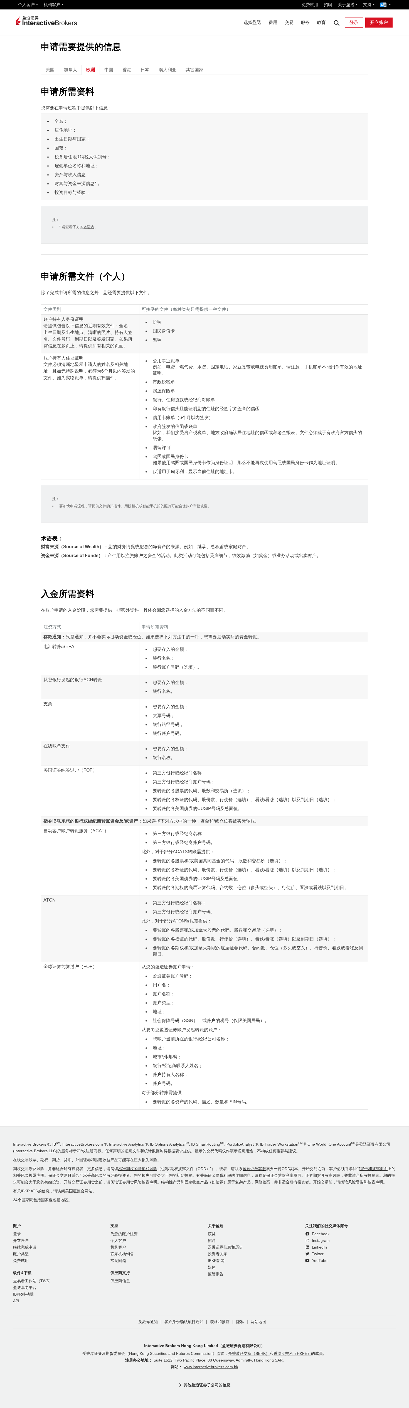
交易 (289, 22)
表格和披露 (220, 1322)
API (16, 1301)
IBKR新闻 (216, 1261)
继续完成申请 (24, 1247)
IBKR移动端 (23, 1294)
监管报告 (215, 1274)
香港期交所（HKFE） (292, 1354)
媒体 (212, 1267)
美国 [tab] (50, 69)
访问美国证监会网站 (74, 1191)
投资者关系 (217, 1254)
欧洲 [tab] (90, 69)
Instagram (320, 1241)
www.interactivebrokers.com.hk (211, 1367)
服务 (305, 22)
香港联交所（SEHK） (251, 1354)
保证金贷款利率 (280, 1175)
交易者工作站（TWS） (33, 1281)
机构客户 (52, 4)
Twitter (317, 1254)
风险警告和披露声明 (365, 1182)
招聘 (328, 4)
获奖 (212, 1234)
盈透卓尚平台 (24, 1288)
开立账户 (379, 22)
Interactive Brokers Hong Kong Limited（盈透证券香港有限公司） (204, 1345)
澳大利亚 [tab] (167, 69)
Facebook (320, 1234)
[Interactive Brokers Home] (46, 21)
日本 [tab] (145, 69)
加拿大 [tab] (70, 69)
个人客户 (26, 4)
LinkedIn (319, 1247)
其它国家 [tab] (194, 69)
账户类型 (21, 1254)
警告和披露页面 (374, 1169)
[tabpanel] (204, 598)
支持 (367, 4)
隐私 (240, 1322)
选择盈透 (252, 22)
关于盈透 (346, 4)
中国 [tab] (108, 69)
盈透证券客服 (254, 1169)
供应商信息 (120, 1281)
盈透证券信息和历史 (225, 1247)
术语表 (88, 227)
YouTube (319, 1261)
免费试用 (310, 4)
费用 (272, 22)
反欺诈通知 (148, 1322)
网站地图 (258, 1322)
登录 (353, 22)
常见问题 (118, 1261)
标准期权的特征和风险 (137, 1169)
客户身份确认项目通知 (183, 1322)
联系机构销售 (122, 1254)
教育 (321, 22)
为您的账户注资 (124, 1234)
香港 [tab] (126, 69)
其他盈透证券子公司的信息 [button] (207, 1385)
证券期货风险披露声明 (137, 1182)
